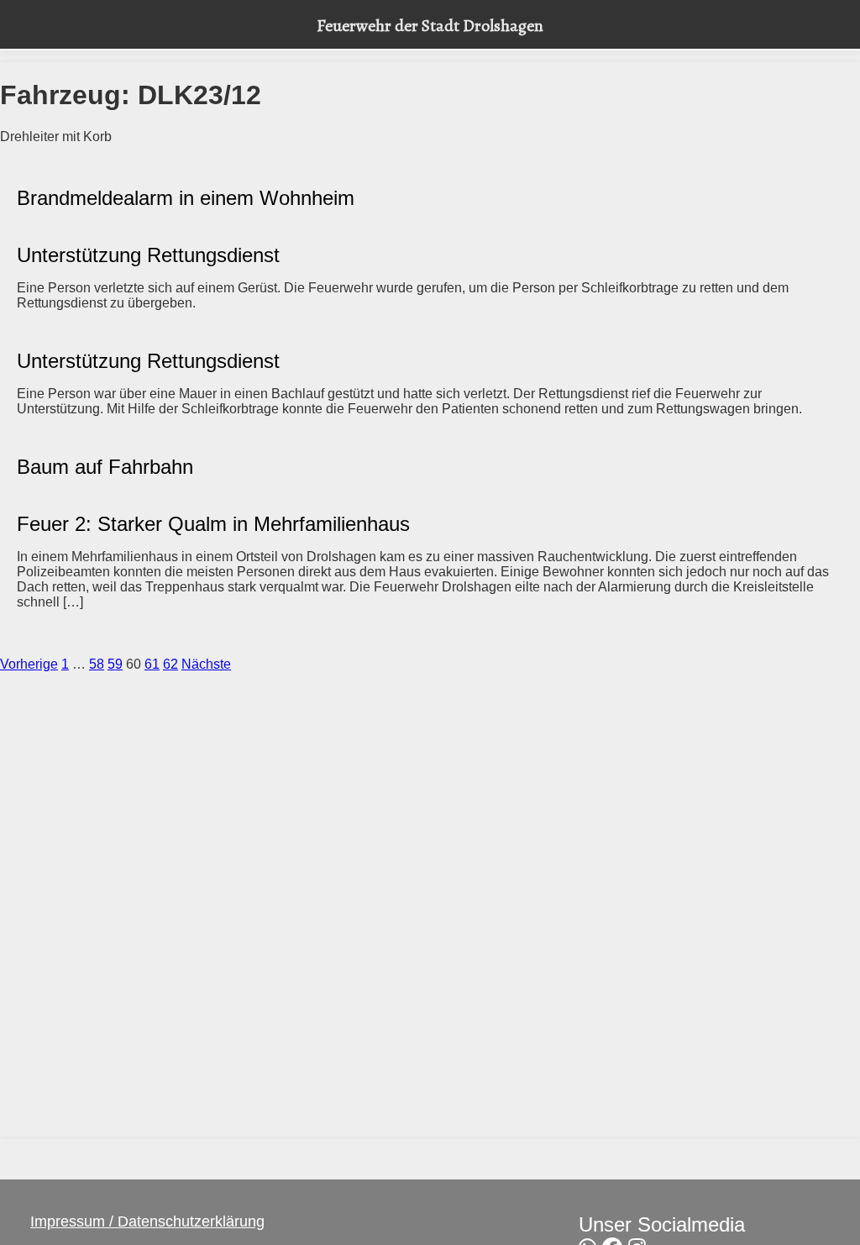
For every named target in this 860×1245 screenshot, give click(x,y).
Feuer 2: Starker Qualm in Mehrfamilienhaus (213, 523)
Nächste (206, 664)
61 (152, 664)
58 (96, 664)
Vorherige (29, 664)
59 (115, 664)
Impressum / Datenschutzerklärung (147, 1221)
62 (170, 664)
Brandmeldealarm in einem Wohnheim (185, 197)
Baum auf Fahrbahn (105, 466)
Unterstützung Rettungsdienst (148, 255)
